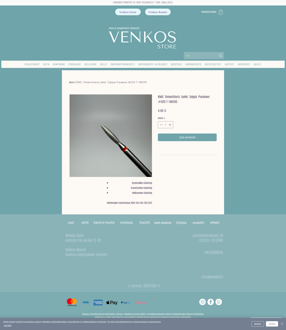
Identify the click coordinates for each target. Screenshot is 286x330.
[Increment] (170, 124)
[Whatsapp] (218, 302)
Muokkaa (257, 324)
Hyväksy (272, 324)
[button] (221, 12)
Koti (71, 82)
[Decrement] (160, 124)
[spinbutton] (165, 124)
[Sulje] (282, 323)
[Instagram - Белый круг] (202, 302)
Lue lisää (7, 325)
